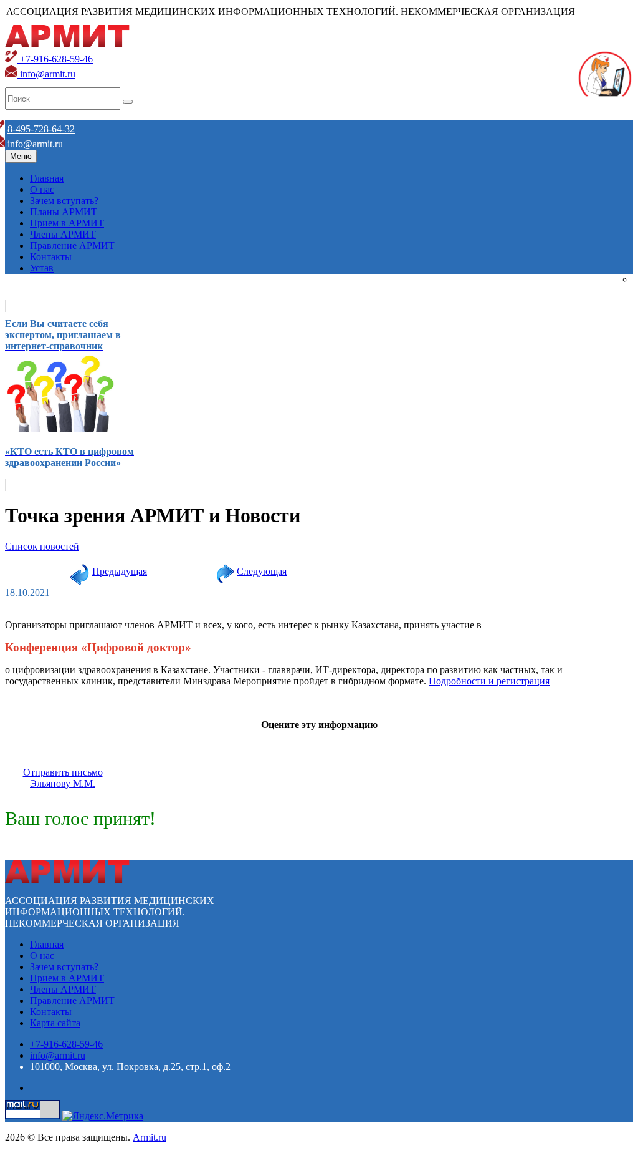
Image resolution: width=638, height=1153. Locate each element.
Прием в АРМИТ (67, 223)
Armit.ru (149, 1137)
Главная (47, 178)
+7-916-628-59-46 (55, 59)
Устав (42, 268)
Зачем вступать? (64, 200)
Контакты (51, 256)
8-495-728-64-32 (41, 129)
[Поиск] (128, 102)
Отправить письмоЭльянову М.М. (63, 778)
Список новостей (42, 546)
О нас (42, 189)
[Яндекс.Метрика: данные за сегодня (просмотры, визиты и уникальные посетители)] (102, 1116)
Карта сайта (55, 1023)
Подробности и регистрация (489, 681)
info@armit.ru (46, 74)
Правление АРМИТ (72, 245)
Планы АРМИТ (63, 212)
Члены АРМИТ (63, 234)
